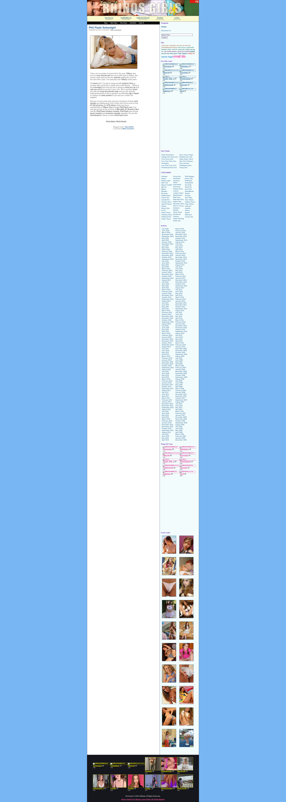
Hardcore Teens (176, 181)
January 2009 (180, 369)
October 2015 (166, 428)
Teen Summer (184, 163)
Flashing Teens (166, 215)
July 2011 (178, 312)
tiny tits (164, 53)
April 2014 (179, 250)
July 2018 (165, 371)
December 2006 (181, 417)
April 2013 (179, 272)
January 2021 (166, 314)
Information (177, 184)
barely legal (167, 57)
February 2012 (180, 299)
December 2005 (181, 440)
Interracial (176, 187)
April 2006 (179, 432)
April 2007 (179, 409)
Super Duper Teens (186, 159)
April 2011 (178, 318)
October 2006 (180, 421)
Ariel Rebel (133, 23)
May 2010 (178, 339)
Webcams (188, 215)
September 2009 (181, 354)
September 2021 (168, 299)
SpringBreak (189, 191)
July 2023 (165, 261)
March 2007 (179, 411)
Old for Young (178, 206)
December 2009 (181, 348)
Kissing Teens (178, 189)
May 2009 (178, 362)
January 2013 (180, 278)
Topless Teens (190, 202)
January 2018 (166, 383)
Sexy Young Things (186, 155)
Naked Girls (177, 201)
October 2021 (166, 297)
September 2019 (168, 345)
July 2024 (165, 246)
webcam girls (165, 45)
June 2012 (179, 291)
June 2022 (165, 284)
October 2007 (180, 398)
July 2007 (178, 404)
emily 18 (191, 53)
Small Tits (188, 187)
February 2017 (167, 400)
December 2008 (181, 371)
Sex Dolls (188, 185)
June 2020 (165, 328)
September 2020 (168, 322)
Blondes (164, 191)
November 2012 (181, 282)
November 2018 (167, 364)
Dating (163, 206)
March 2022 (166, 289)
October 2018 (166, 366)
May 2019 (165, 352)
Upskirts (188, 208)
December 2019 (167, 339)
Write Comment (128, 129)
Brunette (164, 193)
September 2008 (181, 377)
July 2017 (165, 392)
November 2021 (167, 295)
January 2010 (180, 347)
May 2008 (178, 385)
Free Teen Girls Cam (168, 161)
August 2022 (166, 280)
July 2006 (178, 426)
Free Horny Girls (167, 159)
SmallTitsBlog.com (126, 18)
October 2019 (166, 343)
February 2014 (180, 253)
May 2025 (165, 238)
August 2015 (166, 432)
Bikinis (163, 189)
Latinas (175, 191)
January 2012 (180, 301)
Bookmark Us (166, 30)
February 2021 (167, 312)
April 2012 (179, 295)
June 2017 (165, 394)
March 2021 (166, 310)
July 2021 (165, 303)
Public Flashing (178, 218)
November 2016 (167, 406)
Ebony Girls (165, 208)
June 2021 (165, 305)
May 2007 (178, 407)
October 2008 (180, 375)
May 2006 (178, 430)
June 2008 (179, 383)
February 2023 (167, 270)
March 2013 (179, 274)
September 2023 (168, 259)
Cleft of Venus (181, 47)
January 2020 (166, 337)
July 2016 (165, 411)
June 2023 (165, 263)
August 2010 (179, 333)
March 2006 (179, 434)
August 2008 (179, 379)
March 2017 (166, 398)
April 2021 (165, 309)
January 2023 (166, 272)
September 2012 (181, 286)
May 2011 (178, 316)
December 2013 (181, 257)
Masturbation (177, 195)
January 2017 (166, 402)
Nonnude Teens (178, 204)
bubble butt (188, 49)
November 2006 (181, 419)
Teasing (187, 195)
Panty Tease (177, 212)
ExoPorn (177, 18)
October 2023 (166, 257)
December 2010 (181, 326)
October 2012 (180, 284)
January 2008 (180, 392)
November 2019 (167, 341)
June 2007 (179, 406)
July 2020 (165, 326)
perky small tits (172, 49)
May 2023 (165, 265)
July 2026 (165, 229)
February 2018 (167, 381)
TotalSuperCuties (185, 165)
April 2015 (165, 440)
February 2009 (180, 367)
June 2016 (165, 413)
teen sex (187, 45)
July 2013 (178, 267)
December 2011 (181, 303)
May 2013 (178, 270)
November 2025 (167, 234)
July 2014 (178, 244)
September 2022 (168, 278)
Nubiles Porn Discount (143, 18)
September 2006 (181, 423)
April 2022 (165, 288)
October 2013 (180, 261)
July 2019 (165, 348)
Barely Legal (165, 181)
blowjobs (164, 49)
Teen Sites (188, 198)
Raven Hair (189, 178)
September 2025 (168, 236)
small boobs (190, 47)
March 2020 (166, 333)
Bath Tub (164, 183)
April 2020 (165, 331)
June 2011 (179, 314)
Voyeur (187, 212)
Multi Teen (176, 197)
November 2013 (181, 259)
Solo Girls (188, 189)
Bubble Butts (165, 195)
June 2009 (179, 360)
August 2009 (179, 356)
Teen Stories (123, 23)
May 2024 (165, 248)
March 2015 (179, 229)
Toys (183, 45)
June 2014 (179, 246)
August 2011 (179, 310)
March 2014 (179, 251)
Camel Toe (165, 198)
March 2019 (166, 356)
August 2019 (166, 347)
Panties (175, 210)
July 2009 (178, 358)
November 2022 (167, 274)
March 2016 (166, 419)
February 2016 (167, 421)
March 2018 (166, 379)
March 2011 (179, 320)
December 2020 (167, 316)
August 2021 (166, 301)
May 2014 (178, 248)
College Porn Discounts (169, 157)
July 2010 (178, 335)
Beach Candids (166, 185)
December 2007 (181, 394)
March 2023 (166, 269)
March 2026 (166, 232)
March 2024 (166, 250)
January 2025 (166, 242)
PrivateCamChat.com (169, 167)
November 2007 (181, 396)
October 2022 (166, 276)
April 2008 (179, 387)
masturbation (172, 45)
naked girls (181, 49)
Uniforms (188, 206)
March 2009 (179, 366)
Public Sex (177, 221)
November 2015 (167, 426)
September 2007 (181, 400)
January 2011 (180, 324)
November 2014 (181, 236)
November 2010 (181, 328)
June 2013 (179, 269)
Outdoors (176, 208)
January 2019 (166, 360)
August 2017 (166, 390)
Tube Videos (113, 23)
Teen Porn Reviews (186, 161)
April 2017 (165, 396)
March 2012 (179, 297)
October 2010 (180, 329)
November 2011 (181, 305)
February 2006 (180, 436)
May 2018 (165, 375)
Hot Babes (165, 163)
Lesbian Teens (178, 193)
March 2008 (179, 388)
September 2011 (181, 309)
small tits (179, 56)
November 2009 (181, 350)
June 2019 (165, 350)
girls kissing (173, 47)
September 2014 (181, 240)
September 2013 (181, 263)
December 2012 (181, 280)
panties (174, 51)
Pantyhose (177, 214)
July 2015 (165, 434)
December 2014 (181, 234)
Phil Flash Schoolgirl (102, 27)
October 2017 (166, 387)
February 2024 (167, 251)
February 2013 (180, 276)
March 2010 (179, 343)
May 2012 (178, 293)
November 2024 (167, 244)
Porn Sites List (109, 18)
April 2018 (165, 377)
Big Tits (164, 187)
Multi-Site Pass (178, 199)
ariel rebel (179, 45)
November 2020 (167, 318)
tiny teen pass (172, 53)
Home (106, 23)
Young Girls (183, 167)
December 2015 (167, 425)
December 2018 (167, 362)
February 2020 (167, 335)
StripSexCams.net (185, 157)
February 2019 (167, 358)
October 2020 (166, 320)
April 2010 (179, 341)
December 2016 (167, 404)
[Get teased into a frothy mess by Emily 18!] (143, 15)
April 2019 (165, 354)
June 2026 (165, 231)
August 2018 (166, 369)
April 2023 (165, 267)
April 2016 (165, 417)
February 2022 (167, 291)
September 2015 (168, 430)
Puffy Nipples (182, 53)
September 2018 (168, 367)
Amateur (164, 176)
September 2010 (181, 331)
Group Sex (177, 176)
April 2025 (165, 240)
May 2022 (165, 286)
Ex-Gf (163, 210)
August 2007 (179, 402)
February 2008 (180, 390)
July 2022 (165, 282)
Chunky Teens (166, 202)
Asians (163, 178)
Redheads (188, 181)
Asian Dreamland (167, 155)
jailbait (192, 51)
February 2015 (180, 231)
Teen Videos (189, 200)
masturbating (165, 47)
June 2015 (165, 436)
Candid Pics (165, 200)
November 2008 (181, 373)
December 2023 (167, 253)
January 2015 (180, 232)
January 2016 (166, 423)
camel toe (180, 51)
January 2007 (180, 415)
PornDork (160, 18)
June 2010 (179, 337)
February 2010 (180, 345)
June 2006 (179, 428)
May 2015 (165, 438)
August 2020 (166, 324)
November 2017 (167, 385)
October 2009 (180, 352)
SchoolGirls (129, 127)
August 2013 (179, 265)
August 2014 (179, 242)
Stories (187, 193)
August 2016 (166, 409)
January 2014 (180, 255)
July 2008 (178, 381)
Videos (187, 210)
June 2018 (165, 373)
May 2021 (165, 307)
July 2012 (178, 289)
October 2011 (180, 307)
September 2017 (168, 388)
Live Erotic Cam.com (168, 165)
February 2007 (180, 413)
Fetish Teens (165, 212)
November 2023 (167, 255)
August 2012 (179, 288)
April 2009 (179, 364)
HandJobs (176, 178)
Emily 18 (141, 23)
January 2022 (166, 293)
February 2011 (180, 322)
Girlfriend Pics (166, 217)
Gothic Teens (166, 219)
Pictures (176, 216)
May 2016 (165, 415)
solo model (167, 51)
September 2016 (168, 407)
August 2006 (179, 425)
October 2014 (180, 238)
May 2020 (165, 329)
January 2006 (180, 438)
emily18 (187, 51)
